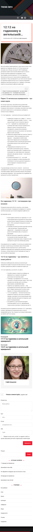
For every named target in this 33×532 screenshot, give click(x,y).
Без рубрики (4, 487)
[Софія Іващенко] (16, 367)
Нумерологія (4, 513)
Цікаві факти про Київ (6, 467)
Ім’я (2, 414)
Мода (2, 509)
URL (2, 429)
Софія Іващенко (23, 38)
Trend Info (7, 7)
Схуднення (3, 521)
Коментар (4, 400)
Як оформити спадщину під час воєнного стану (13, 471)
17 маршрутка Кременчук (7, 463)
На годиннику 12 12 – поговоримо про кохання (14, 92)
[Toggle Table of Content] (25, 89)
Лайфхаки (3, 504)
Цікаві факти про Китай (7, 480)
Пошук (3, 451)
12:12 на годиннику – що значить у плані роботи (14, 94)
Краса (2, 496)
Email (2, 421)
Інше (2, 492)
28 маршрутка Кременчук (7, 476)
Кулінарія (3, 500)
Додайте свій (24, 394)
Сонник (3, 517)
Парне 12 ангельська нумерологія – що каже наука (15, 91)
